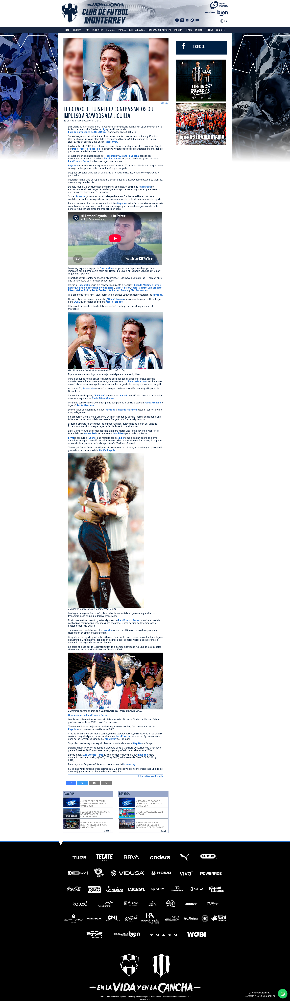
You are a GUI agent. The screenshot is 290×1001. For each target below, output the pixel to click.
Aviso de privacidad (153, 997)
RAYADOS (110, 30)
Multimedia (97, 30)
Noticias (77, 30)
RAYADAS (122, 30)
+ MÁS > (107, 831)
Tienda (189, 30)
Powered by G (145, 999)
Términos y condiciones (136, 997)
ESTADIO (199, 30)
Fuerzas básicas (137, 30)
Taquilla (178, 30)
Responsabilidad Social (159, 30)
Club (87, 30)
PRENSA (209, 30)
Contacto (220, 30)
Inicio (67, 30)
